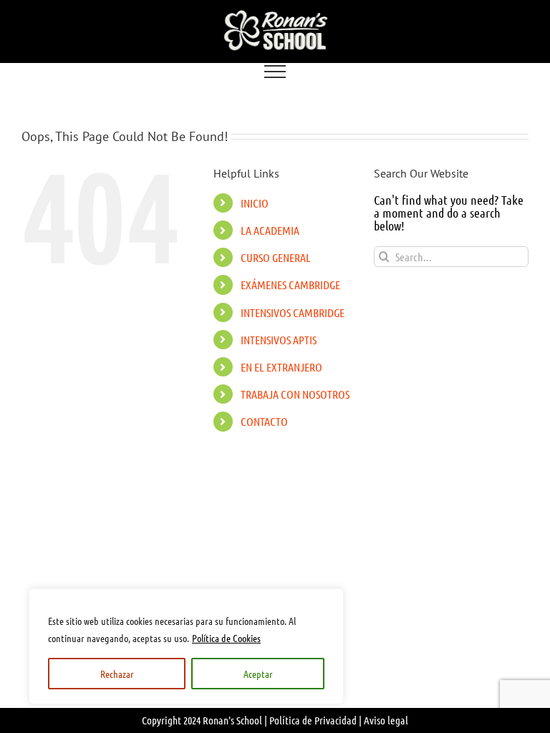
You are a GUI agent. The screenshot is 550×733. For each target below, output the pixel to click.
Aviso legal (386, 720)
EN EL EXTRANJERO (281, 367)
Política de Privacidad (313, 720)
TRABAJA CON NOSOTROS (295, 394)
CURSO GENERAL (276, 257)
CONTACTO (264, 421)
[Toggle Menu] (275, 71)
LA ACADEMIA (270, 230)
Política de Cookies (226, 637)
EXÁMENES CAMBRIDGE (290, 284)
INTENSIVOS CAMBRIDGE (292, 312)
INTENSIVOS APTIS (279, 339)
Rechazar (117, 673)
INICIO (255, 203)
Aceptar (258, 673)
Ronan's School (232, 720)
